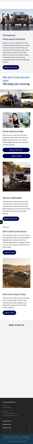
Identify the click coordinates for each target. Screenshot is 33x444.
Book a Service (10, 67)
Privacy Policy (17, 438)
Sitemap (27, 438)
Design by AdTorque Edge (17, 441)
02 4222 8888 (7, 407)
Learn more (16, 156)
